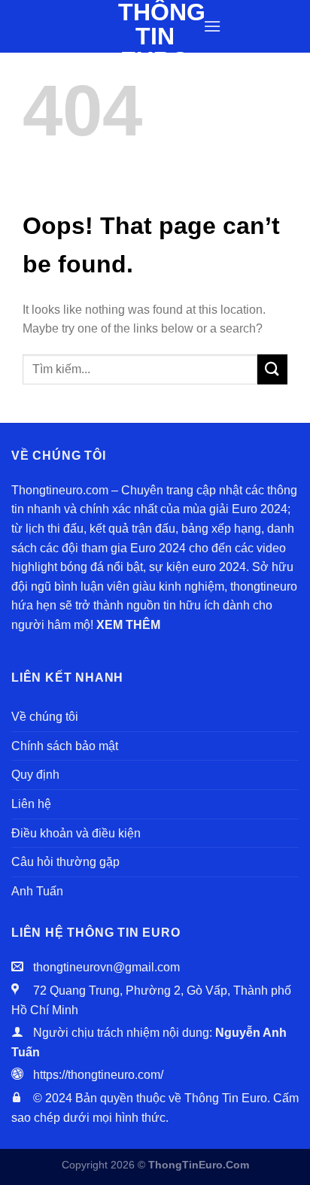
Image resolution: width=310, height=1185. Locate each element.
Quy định (35, 774)
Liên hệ (31, 804)
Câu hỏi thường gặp (65, 861)
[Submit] (272, 369)
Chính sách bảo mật (64, 746)
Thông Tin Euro (155, 36)
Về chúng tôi (44, 716)
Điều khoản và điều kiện (76, 833)
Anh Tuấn (37, 891)
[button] (212, 26)
